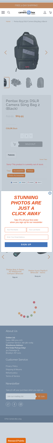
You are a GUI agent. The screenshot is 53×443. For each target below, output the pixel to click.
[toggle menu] (3, 12)
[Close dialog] (50, 193)
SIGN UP (26, 244)
